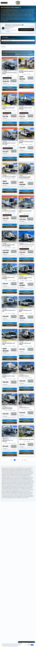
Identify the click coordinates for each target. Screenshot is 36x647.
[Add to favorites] (16, 69)
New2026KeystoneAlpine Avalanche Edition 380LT (25, 177)
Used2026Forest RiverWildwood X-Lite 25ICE (7, 408)
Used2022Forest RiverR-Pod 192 (26, 244)
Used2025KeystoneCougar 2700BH (8, 376)
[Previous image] (3, 64)
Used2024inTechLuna (24, 376)
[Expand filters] (34, 46)
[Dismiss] (18, 642)
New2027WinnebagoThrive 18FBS (25, 311)
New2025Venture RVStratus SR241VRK (25, 108)
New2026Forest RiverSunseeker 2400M (9, 73)
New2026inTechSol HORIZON (9, 176)
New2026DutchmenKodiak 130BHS (8, 108)
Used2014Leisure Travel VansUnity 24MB (8, 143)
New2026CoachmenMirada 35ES (25, 211)
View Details (10, 87)
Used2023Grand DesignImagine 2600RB (26, 142)
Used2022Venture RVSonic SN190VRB (8, 278)
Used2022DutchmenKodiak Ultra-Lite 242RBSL (8, 245)
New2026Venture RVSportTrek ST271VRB (26, 72)
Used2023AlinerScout (24, 407)
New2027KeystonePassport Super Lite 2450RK (25, 278)
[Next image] (16, 64)
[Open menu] (34, 3)
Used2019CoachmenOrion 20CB (26, 439)
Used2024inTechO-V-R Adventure (7, 441)
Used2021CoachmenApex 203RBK (25, 344)
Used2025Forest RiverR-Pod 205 (8, 311)
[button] (18, 28)
